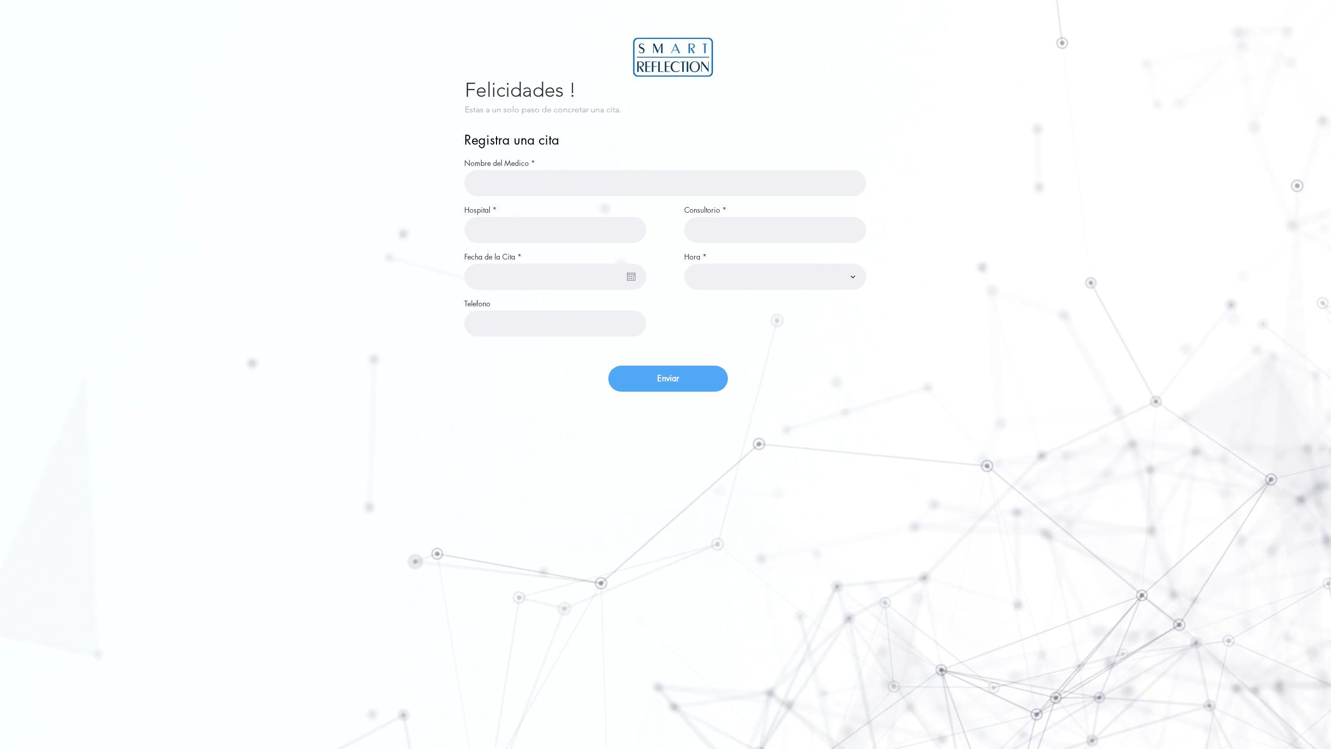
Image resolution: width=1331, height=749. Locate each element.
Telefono (477, 303)
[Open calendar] (631, 277)
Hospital (477, 210)
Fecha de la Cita (494, 257)
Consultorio (702, 210)
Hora (692, 257)
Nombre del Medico (496, 163)
